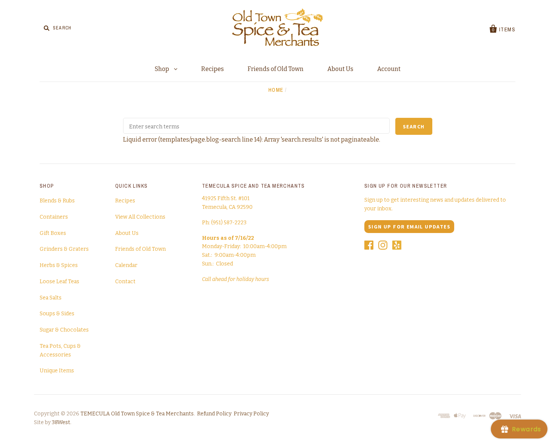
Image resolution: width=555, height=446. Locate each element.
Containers (54, 217)
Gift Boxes (53, 233)
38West (61, 422)
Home (276, 89)
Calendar (126, 265)
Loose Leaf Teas (59, 281)
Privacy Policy (251, 414)
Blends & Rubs (57, 201)
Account (389, 69)
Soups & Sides (57, 313)
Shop (162, 69)
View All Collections (140, 217)
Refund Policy (214, 414)
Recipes (212, 69)
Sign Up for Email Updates (409, 226)
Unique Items (57, 370)
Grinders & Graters (64, 249)
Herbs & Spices (59, 265)
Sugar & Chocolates (64, 330)
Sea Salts (51, 298)
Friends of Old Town (276, 69)
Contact (125, 281)
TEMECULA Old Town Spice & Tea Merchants (137, 414)
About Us (340, 69)
